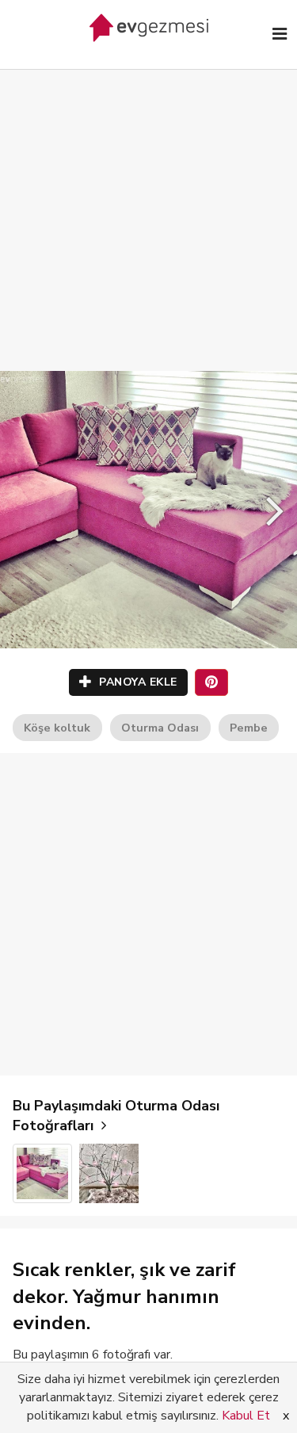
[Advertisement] (148, 204)
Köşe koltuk (57, 728)
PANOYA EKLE (136, 682)
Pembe (249, 728)
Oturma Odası (160, 728)
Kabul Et (246, 1415)
